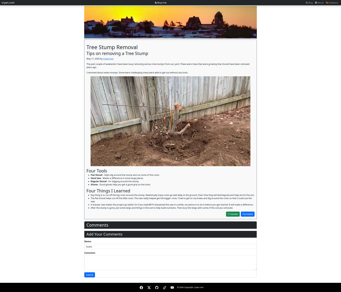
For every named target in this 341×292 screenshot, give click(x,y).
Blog (310, 2)
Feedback (333, 2)
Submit (89, 274)
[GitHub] (156, 287)
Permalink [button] (248, 214)
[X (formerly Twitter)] (149, 287)
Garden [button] (234, 214)
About (320, 2)
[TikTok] (164, 287)
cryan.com (8, 2)
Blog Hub (162, 2)
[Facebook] (141, 287)
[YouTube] (172, 287)
